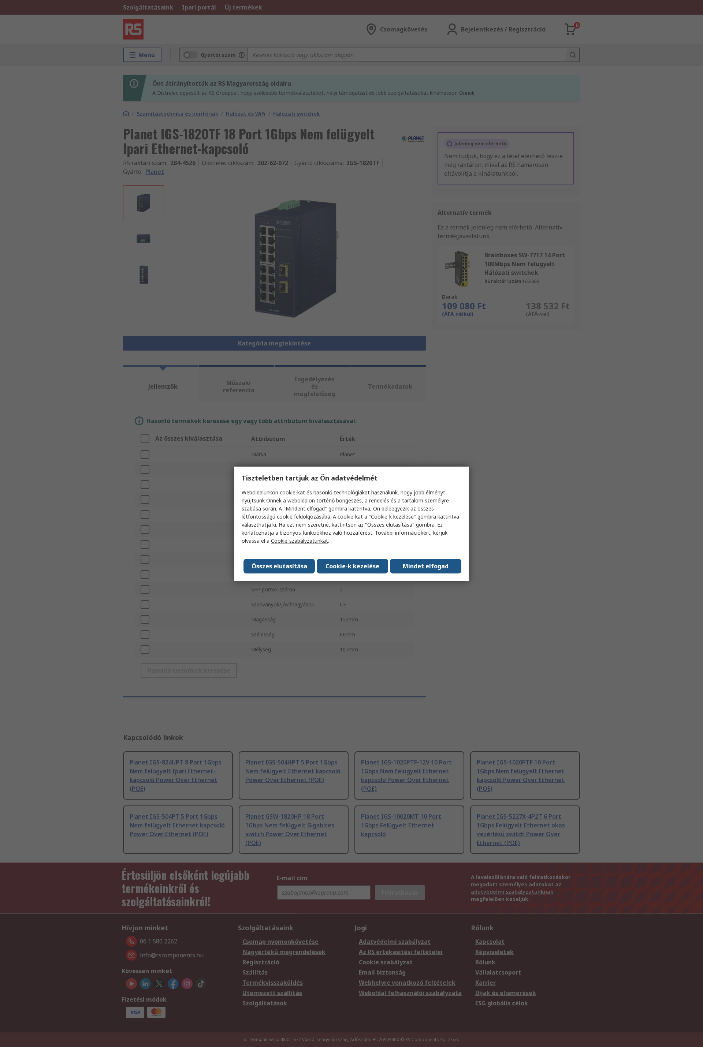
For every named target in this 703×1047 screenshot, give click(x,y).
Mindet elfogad (426, 566)
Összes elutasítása (279, 566)
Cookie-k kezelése (352, 566)
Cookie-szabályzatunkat (299, 540)
